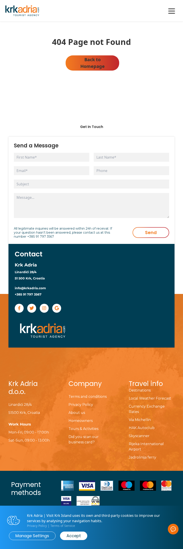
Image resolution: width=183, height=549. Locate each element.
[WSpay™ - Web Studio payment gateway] (88, 501)
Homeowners (81, 421)
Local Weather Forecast (150, 398)
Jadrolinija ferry (142, 457)
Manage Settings (32, 536)
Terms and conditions (88, 396)
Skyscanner (139, 436)
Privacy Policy (81, 404)
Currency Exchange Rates (147, 409)
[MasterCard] (148, 486)
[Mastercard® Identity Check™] (166, 486)
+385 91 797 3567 (40, 237)
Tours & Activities (83, 429)
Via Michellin (140, 420)
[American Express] (67, 486)
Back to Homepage (92, 63)
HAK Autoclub (142, 428)
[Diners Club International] (106, 486)
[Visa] (87, 486)
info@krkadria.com (30, 288)
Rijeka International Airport (146, 446)
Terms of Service (62, 526)
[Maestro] (127, 486)
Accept (74, 536)
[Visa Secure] (66, 501)
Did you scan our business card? (84, 439)
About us (77, 413)
